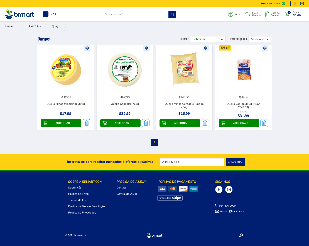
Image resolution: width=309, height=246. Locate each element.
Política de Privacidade (82, 213)
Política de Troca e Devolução (86, 206)
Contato (122, 188)
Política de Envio (78, 194)
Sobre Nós (75, 188)
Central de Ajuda (127, 194)
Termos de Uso (77, 200)
